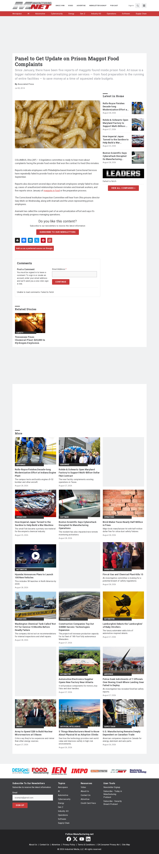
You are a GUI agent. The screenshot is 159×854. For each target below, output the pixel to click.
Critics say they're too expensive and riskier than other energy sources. (34, 739)
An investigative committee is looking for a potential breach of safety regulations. (122, 579)
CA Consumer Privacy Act (108, 844)
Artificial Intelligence (70, 727)
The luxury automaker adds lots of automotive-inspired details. (118, 631)
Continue (60, 282)
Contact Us (44, 844)
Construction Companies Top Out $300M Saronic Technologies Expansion (76, 627)
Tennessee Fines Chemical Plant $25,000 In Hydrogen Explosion (30, 340)
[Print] (17, 240)
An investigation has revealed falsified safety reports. (123, 690)
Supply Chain (109, 727)
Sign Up (20, 805)
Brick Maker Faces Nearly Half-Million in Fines (123, 523)
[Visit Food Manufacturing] (40, 771)
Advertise (56, 844)
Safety (19, 333)
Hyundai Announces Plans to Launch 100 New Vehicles (34, 576)
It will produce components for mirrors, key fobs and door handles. (78, 687)
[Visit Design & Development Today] (20, 771)
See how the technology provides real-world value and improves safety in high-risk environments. (79, 741)
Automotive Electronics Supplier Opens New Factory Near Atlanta (76, 680)
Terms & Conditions (86, 844)
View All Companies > (123, 188)
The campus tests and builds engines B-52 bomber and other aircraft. (34, 480)
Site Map (126, 844)
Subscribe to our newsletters (57, 232)
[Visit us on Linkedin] (88, 839)
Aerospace (20, 465)
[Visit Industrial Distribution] (99, 771)
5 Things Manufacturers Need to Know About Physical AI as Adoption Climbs (79, 733)
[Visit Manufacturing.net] (118, 771)
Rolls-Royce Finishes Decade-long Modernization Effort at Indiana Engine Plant (115, 106)
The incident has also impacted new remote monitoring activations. (78, 533)
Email (14, 793)
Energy (19, 727)
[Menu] (144, 5)
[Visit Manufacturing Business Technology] (138, 771)
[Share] (23, 240)
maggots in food (52, 190)
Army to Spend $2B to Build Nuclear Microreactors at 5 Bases (34, 733)
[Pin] (43, 240)
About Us (33, 844)
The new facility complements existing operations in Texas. (76, 480)
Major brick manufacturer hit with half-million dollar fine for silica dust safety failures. (122, 530)
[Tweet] (36, 240)
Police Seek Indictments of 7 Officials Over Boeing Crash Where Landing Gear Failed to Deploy (123, 682)
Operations (21, 517)
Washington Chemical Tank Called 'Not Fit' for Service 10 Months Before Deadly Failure (35, 627)
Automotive (21, 569)
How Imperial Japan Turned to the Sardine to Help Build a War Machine (116, 139)
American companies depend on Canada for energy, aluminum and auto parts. (122, 739)
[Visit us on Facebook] (69, 839)
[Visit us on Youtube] (82, 839)
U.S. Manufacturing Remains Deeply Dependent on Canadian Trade (121, 733)
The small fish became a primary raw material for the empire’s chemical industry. (35, 530)
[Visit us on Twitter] (75, 839)
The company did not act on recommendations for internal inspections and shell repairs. (35, 635)
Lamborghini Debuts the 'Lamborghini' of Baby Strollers (123, 625)
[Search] (137, 5)
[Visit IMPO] (79, 771)
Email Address (59, 269)
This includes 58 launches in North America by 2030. (35, 582)
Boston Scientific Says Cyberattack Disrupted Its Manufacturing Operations (115, 156)
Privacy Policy (69, 844)
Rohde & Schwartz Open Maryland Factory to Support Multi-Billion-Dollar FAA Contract (115, 123)
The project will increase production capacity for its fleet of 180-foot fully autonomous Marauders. (79, 636)
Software (64, 517)
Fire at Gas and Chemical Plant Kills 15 (123, 574)
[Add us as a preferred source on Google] (49, 240)
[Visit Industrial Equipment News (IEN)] (59, 771)
